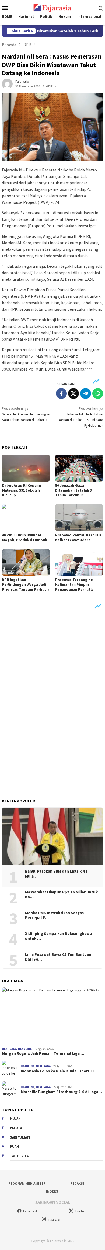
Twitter (80, 1211)
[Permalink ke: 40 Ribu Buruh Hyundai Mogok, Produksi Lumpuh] (26, 517)
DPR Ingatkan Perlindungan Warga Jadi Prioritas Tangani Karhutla (26, 584)
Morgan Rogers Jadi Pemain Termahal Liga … (43, 1053)
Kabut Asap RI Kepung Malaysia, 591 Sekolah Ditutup (21, 490)
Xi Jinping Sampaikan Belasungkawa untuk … (58, 936)
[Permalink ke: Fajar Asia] (7, 83)
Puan (14, 1146)
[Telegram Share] (85, 393)
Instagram (55, 1219)
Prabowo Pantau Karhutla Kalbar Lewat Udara (78, 537)
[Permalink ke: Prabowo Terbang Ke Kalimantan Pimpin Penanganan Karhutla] (79, 562)
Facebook (30, 1211)
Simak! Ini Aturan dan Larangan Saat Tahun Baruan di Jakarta (26, 414)
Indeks (52, 1191)
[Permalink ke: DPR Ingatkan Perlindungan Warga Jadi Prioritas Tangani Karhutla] (26, 562)
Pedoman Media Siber (27, 1183)
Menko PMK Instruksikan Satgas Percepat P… (54, 915)
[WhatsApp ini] (97, 393)
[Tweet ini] (73, 393)
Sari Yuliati (20, 1137)
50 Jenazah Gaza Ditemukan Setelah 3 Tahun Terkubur (73, 490)
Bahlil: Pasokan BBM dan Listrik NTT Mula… (57, 874)
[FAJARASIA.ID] (52, 7)
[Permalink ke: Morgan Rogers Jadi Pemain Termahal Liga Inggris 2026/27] (52, 1016)
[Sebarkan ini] (61, 393)
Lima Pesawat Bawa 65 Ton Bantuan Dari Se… (58, 957)
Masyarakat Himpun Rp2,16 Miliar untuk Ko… (61, 894)
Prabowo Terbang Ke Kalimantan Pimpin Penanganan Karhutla (74, 584)
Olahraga (9, 1049)
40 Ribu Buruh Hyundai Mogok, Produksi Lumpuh (24, 537)
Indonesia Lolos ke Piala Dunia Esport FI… (59, 1071)
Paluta (16, 1128)
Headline (25, 1049)
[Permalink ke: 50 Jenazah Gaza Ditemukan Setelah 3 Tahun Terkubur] (79, 468)
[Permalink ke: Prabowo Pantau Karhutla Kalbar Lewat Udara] (79, 517)
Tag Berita (19, 1156)
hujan (15, 1118)
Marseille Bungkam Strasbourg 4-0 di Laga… (61, 1091)
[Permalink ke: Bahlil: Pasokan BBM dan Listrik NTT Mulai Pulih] (52, 836)
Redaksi (77, 1183)
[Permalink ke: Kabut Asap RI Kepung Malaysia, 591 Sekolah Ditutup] (26, 468)
